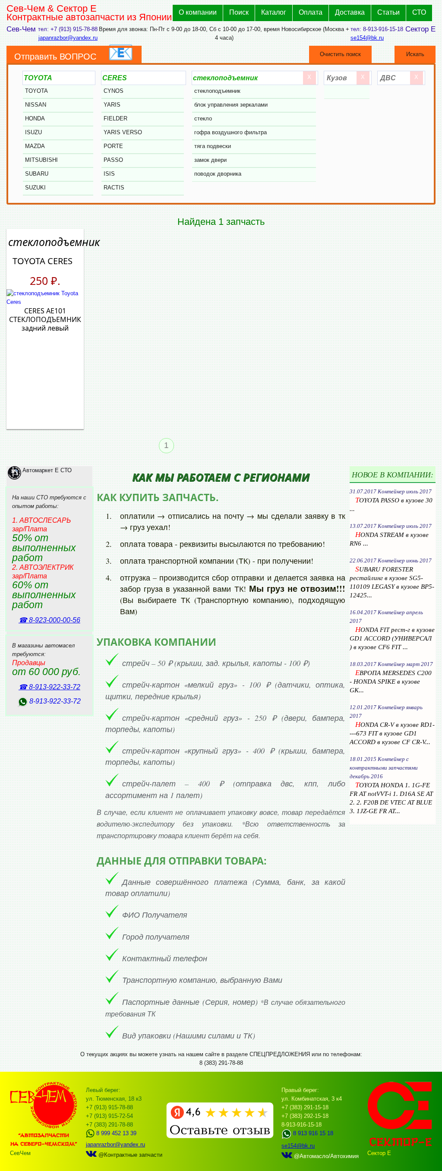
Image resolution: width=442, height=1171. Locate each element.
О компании (198, 12)
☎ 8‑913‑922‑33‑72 (49, 687)
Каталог (273, 12)
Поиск (239, 12)
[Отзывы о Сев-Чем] (220, 1136)
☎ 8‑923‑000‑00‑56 (49, 620)
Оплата (310, 12)
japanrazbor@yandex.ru (68, 38)
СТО (419, 12)
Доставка (350, 12)
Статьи (388, 12)
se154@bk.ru (367, 38)
